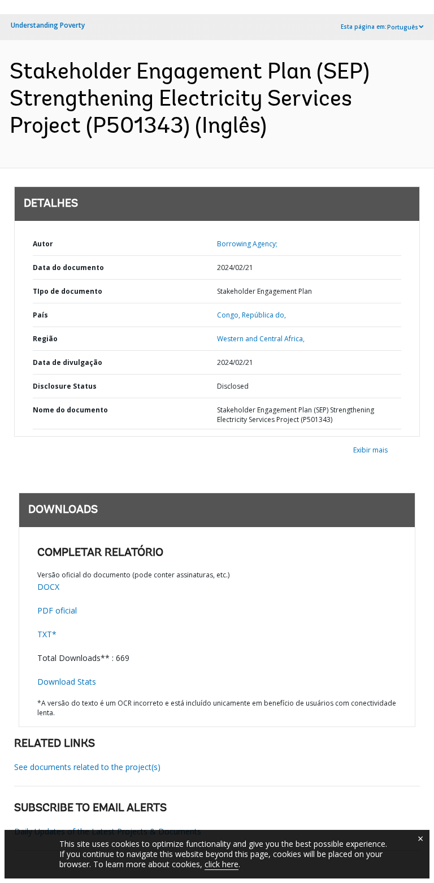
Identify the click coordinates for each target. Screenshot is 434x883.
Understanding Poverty (48, 25)
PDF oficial (57, 610)
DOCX (48, 586)
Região (45, 338)
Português (402, 27)
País (40, 315)
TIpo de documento (67, 291)
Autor (43, 244)
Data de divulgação (67, 362)
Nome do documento (70, 410)
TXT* (47, 634)
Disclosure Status (65, 386)
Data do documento (68, 267)
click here (221, 864)
